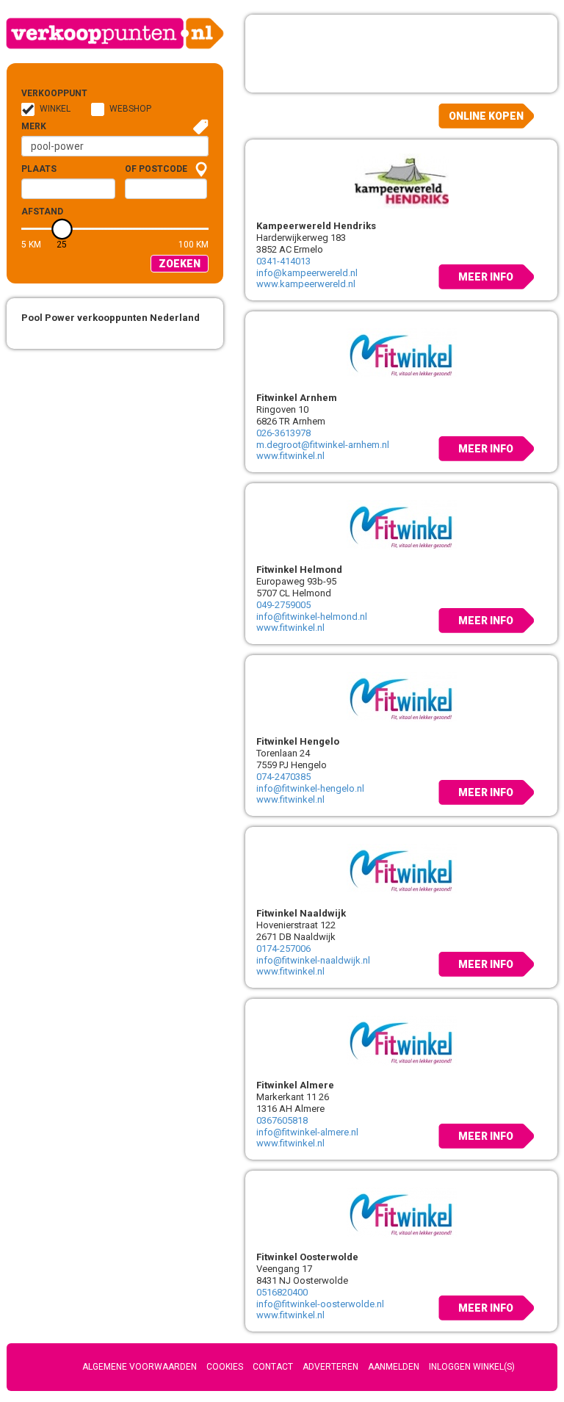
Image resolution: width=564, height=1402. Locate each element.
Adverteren (330, 1367)
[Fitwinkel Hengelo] (401, 695)
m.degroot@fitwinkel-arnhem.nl (322, 444)
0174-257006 (283, 948)
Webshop (130, 109)
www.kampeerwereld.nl (305, 284)
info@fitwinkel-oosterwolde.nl (320, 1303)
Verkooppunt (44, 93)
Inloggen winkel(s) (472, 1367)
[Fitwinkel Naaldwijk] (401, 867)
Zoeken (179, 264)
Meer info (485, 277)
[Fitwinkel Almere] (401, 1039)
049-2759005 (283, 604)
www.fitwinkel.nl (290, 455)
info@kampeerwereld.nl (307, 272)
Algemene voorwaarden (139, 1367)
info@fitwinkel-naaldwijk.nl (313, 960)
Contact (273, 1367)
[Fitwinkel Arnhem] (401, 351)
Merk (33, 126)
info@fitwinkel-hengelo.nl (310, 788)
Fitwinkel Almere (295, 1085)
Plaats (39, 169)
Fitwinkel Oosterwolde (307, 1256)
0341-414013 (283, 261)
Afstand (42, 211)
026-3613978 (283, 432)
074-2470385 (283, 776)
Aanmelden (393, 1367)
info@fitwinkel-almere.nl (307, 1132)
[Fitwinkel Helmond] (401, 523)
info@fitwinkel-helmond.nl (311, 616)
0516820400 (282, 1292)
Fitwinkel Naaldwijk (301, 913)
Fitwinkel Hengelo (297, 741)
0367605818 (282, 1120)
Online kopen (486, 116)
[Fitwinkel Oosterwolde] (401, 1211)
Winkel (55, 109)
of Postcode (156, 169)
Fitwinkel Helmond (299, 569)
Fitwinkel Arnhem (296, 397)
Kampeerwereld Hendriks (316, 225)
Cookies (224, 1367)
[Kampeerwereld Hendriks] (401, 180)
